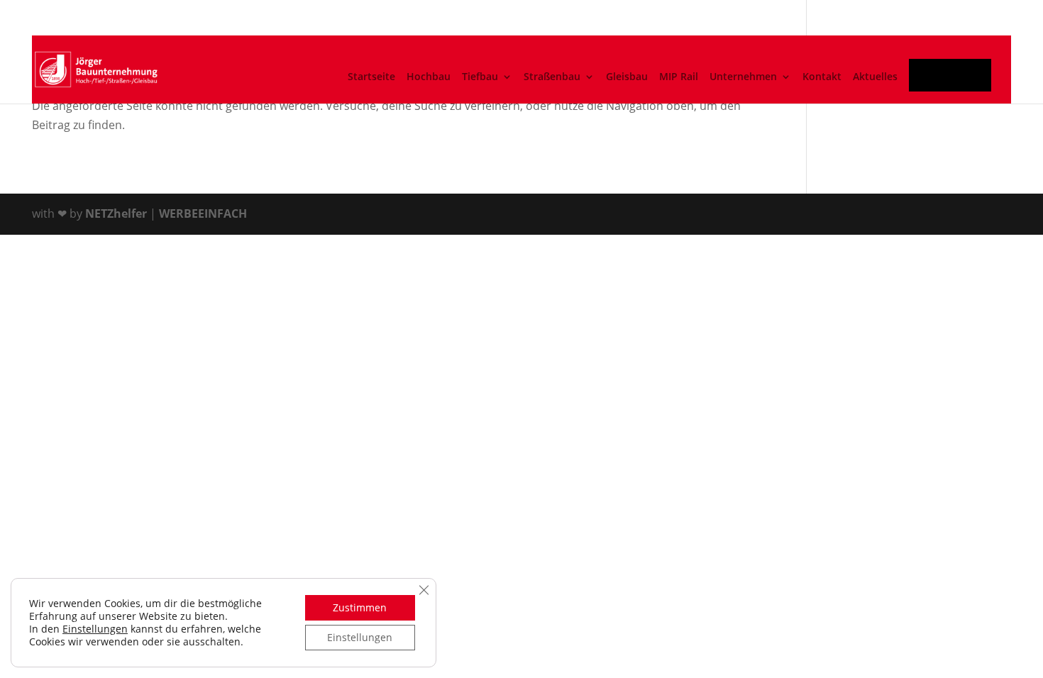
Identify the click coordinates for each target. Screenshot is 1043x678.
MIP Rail (678, 77)
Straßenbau (552, 77)
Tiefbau (480, 77)
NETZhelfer (116, 213)
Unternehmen (743, 77)
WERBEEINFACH (203, 213)
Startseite (371, 77)
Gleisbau (627, 77)
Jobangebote (953, 80)
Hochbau (429, 77)
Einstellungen (95, 629)
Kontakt (821, 77)
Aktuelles (875, 77)
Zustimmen (360, 607)
